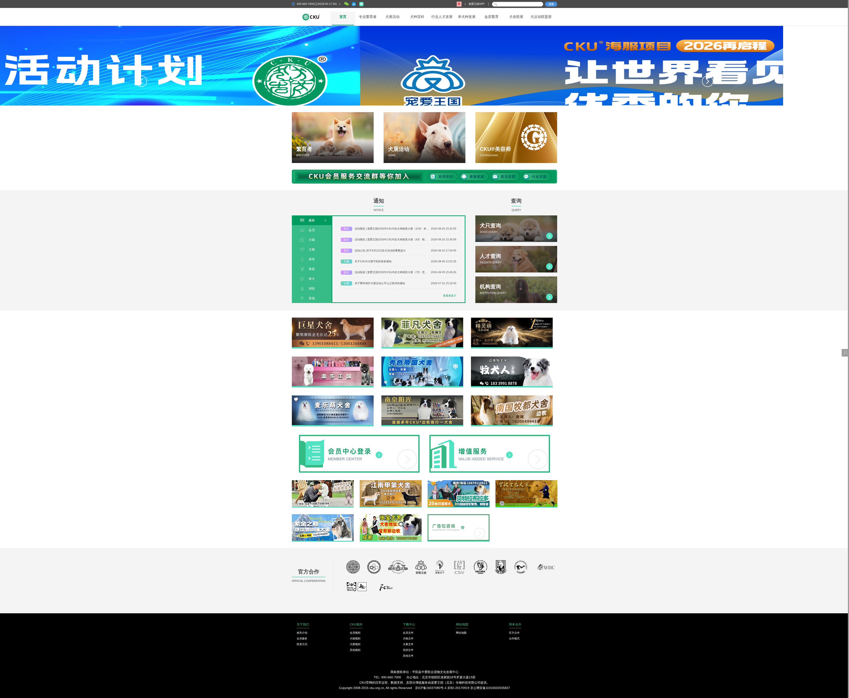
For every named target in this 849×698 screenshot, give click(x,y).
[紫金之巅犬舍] (323, 515)
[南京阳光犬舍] (422, 397)
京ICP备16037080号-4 (430, 688)
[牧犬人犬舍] (512, 358)
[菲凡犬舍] (422, 319)
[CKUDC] (501, 568)
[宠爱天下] (440, 568)
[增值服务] (489, 436)
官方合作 (514, 632)
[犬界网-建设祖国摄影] (357, 588)
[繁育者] (333, 137)
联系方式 (302, 644)
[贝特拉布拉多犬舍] (459, 481)
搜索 (551, 4)
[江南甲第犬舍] (391, 481)
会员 (312, 230)
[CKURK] (481, 568)
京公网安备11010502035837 (490, 688)
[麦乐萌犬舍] (333, 397)
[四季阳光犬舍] (323, 481)
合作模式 (514, 638)
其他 (312, 298)
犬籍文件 (408, 638)
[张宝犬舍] (391, 515)
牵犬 (312, 278)
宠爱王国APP (476, 4)
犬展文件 (408, 644)
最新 (312, 220)
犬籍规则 (355, 638)
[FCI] (353, 568)
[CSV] (460, 568)
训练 (312, 288)
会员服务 (302, 638)
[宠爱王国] (421, 568)
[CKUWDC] (545, 568)
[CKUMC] (521, 568)
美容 (312, 269)
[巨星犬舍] (333, 319)
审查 (312, 259)
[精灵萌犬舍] (512, 319)
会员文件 (408, 632)
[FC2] (386, 588)
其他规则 (355, 650)
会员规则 (355, 632)
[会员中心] (359, 436)
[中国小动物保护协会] (398, 568)
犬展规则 (355, 644)
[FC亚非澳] (374, 568)
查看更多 (448, 295)
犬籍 (312, 240)
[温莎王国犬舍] (333, 358)
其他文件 (408, 655)
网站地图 (461, 632)
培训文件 (408, 650)
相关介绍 (302, 632)
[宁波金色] (526, 481)
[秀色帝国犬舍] (422, 358)
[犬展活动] (424, 137)
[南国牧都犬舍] (512, 397)
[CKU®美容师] (516, 137)
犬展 (312, 249)
